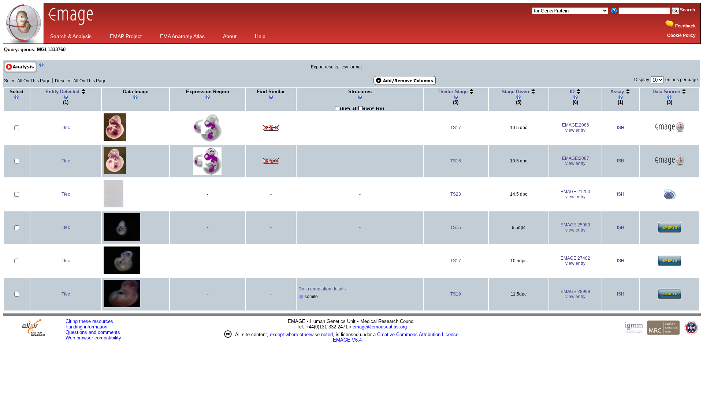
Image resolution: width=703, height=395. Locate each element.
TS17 (455, 127)
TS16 (455, 160)
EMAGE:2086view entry (575, 128)
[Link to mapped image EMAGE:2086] (207, 140)
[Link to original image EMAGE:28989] (122, 306)
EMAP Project (126, 36)
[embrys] (669, 231)
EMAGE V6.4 (347, 340)
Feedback (685, 26)
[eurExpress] (669, 198)
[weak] (301, 297)
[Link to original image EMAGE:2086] (115, 140)
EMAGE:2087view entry (575, 161)
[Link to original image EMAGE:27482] (122, 273)
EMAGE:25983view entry (575, 227)
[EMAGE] (669, 131)
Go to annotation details (322, 288)
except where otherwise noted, (302, 334)
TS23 (455, 194)
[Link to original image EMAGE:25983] (122, 239)
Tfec (66, 127)
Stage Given (516, 91)
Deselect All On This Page (81, 80)
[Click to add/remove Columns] (404, 80)
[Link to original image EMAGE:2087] (115, 173)
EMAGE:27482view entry (575, 261)
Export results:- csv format (336, 66)
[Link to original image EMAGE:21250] (113, 206)
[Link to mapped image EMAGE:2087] (207, 173)
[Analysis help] (40, 71)
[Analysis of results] (20, 67)
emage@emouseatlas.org (380, 327)
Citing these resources (89, 321)
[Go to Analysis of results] (20, 71)
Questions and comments (93, 332)
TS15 (455, 227)
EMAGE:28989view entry (575, 294)
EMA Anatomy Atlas (182, 36)
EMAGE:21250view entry (575, 194)
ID (573, 91)
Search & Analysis (71, 36)
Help (260, 36)
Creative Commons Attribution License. (418, 334)
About (230, 36)
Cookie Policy (681, 35)
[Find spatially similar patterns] (271, 129)
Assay (617, 91)
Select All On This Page (27, 80)
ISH (620, 127)
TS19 (455, 294)
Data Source (666, 91)
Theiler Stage (453, 91)
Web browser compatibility (93, 338)
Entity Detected (63, 91)
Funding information (86, 327)
